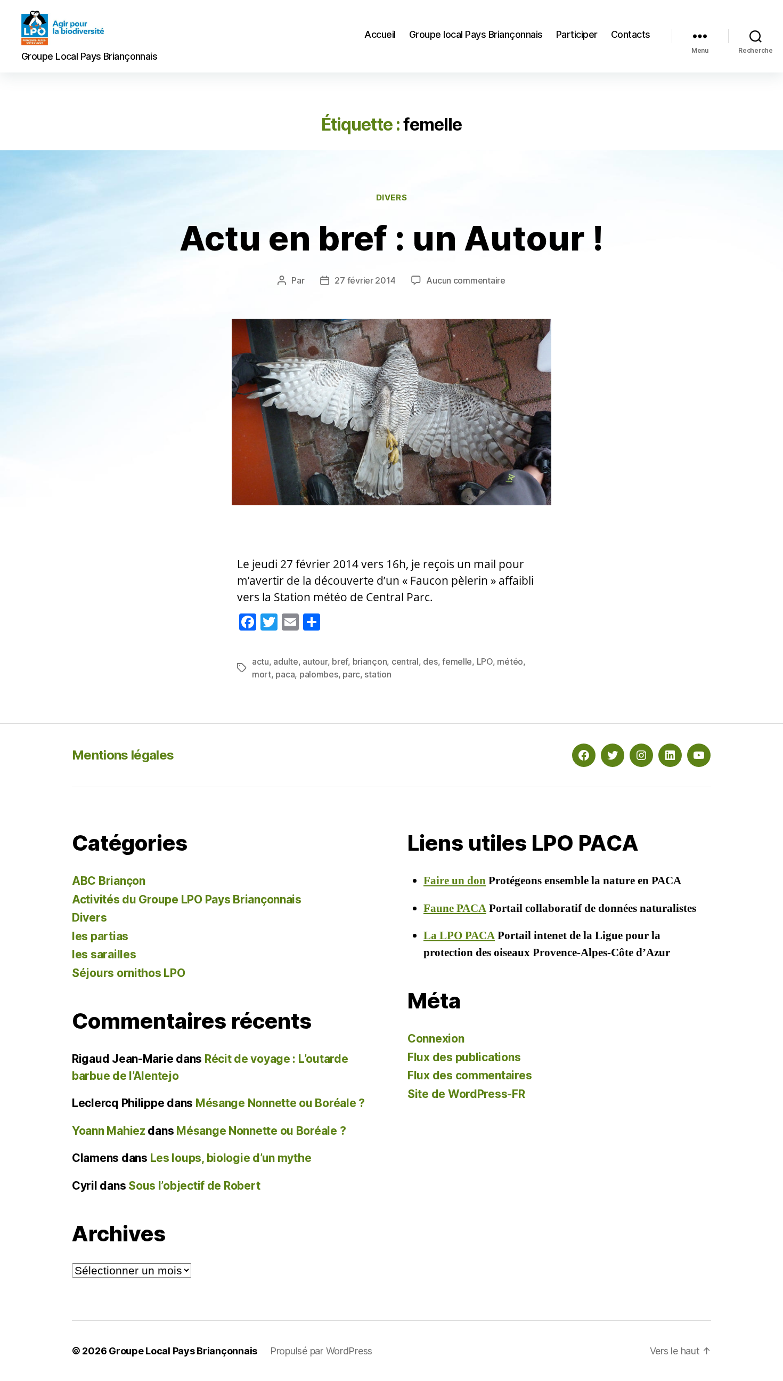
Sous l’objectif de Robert (194, 1185)
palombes (318, 674)
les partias (100, 936)
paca (285, 674)
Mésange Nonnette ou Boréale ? (280, 1103)
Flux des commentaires (469, 1075)
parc (351, 674)
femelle (457, 661)
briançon (370, 661)
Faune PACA (454, 908)
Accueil (380, 34)
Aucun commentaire (465, 280)
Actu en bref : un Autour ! (391, 238)
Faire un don (454, 881)
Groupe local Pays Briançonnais (476, 34)
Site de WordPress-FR (466, 1094)
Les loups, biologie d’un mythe (231, 1158)
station (377, 674)
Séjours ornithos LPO (128, 973)
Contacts (630, 34)
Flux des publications (463, 1057)
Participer (577, 34)
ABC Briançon (108, 880)
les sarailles (104, 954)
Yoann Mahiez (108, 1130)
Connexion (435, 1038)
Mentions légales (123, 755)
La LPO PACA (459, 935)
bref (340, 661)
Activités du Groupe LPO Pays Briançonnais (186, 899)
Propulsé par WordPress (321, 1350)
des (430, 661)
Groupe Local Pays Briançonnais (183, 1350)
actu (260, 661)
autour (315, 661)
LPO (485, 661)
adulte (285, 661)
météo (510, 661)
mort (261, 674)
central (405, 661)
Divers (391, 198)
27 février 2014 (365, 280)
